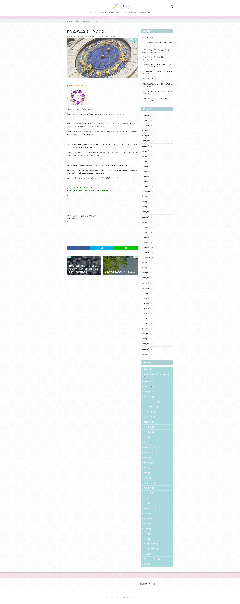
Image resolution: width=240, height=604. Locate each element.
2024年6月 (147, 156)
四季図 (147, 457)
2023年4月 (147, 227)
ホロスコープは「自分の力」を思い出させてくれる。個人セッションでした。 (157, 51)
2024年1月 (147, 181)
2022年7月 (147, 268)
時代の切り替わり (151, 518)
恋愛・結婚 (148, 488)
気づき (147, 528)
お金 (146, 391)
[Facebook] (78, 248)
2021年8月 (147, 298)
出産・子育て (149, 447)
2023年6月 (147, 217)
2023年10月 (147, 197)
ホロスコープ (94, 36)
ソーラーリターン (151, 407)
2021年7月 (147, 303)
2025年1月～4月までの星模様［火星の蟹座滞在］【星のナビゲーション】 (156, 65)
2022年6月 (147, 273)
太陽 (146, 472)
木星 (146, 523)
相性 (146, 554)
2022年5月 (147, 278)
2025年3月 (147, 120)
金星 (146, 564)
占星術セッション (114, 12)
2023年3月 (147, 232)
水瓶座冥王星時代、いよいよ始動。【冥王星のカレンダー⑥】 (157, 85)
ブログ (125, 12)
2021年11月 (147, 288)
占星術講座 (132, 12)
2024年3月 (147, 171)
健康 (146, 437)
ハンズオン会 (149, 412)
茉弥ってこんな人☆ (151, 559)
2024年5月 (147, 161)
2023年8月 (147, 207)
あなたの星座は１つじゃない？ (90, 21)
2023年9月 (147, 202)
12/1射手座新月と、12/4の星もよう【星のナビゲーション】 (157, 72)
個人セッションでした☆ (150, 79)
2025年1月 (147, 125)
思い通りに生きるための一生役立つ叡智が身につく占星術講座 (91, 190)
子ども (147, 478)
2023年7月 (147, 212)
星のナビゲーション (151, 508)
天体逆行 (148, 462)
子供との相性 (149, 483)
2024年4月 (147, 166)
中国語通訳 (148, 422)
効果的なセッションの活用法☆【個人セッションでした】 (157, 92)
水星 (146, 533)
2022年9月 (147, 263)
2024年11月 (147, 136)
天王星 (147, 467)
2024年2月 (147, 176)
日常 (146, 503)
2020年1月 (147, 354)
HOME (70, 21)
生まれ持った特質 (103, 36)
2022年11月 (147, 252)
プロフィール (92, 12)
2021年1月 (147, 334)
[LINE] (126, 248)
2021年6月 (147, 308)
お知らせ (86, 36)
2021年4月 (147, 318)
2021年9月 (147, 293)
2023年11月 (147, 192)
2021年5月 (147, 313)
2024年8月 (147, 151)
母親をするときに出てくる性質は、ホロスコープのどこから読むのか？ (157, 99)
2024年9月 (147, 146)
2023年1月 (147, 242)
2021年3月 (147, 323)
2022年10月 (147, 257)
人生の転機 (148, 427)
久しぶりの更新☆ (148, 37)
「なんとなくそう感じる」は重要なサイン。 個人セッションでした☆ (157, 58)
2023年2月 (147, 237)
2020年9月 (147, 339)
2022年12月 (147, 247)
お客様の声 (102, 12)
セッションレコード (151, 401)
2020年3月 (147, 349)
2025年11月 (147, 115)
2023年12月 (147, 186)
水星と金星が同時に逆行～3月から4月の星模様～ (157, 44)
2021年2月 (147, 329)
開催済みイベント (144, 12)
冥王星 (147, 442)
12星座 (77, 21)
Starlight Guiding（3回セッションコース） (157, 375)
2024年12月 (147, 131)
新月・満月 (149, 493)
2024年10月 (147, 141)
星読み (147, 513)
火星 (146, 539)
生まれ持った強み (151, 544)
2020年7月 (147, 344)
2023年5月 (147, 222)
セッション (149, 396)
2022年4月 (147, 283)
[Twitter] (102, 248)
